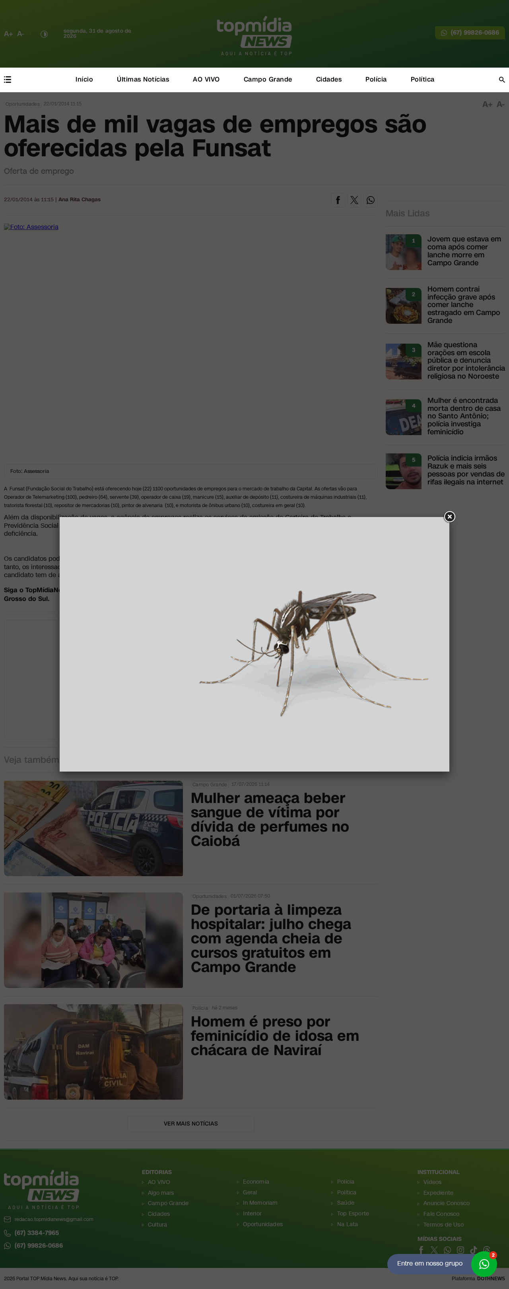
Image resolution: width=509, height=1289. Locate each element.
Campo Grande (268, 79)
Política (423, 79)
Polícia (376, 79)
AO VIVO (206, 79)
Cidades (329, 79)
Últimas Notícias (143, 79)
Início (84, 79)
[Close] (449, 517)
